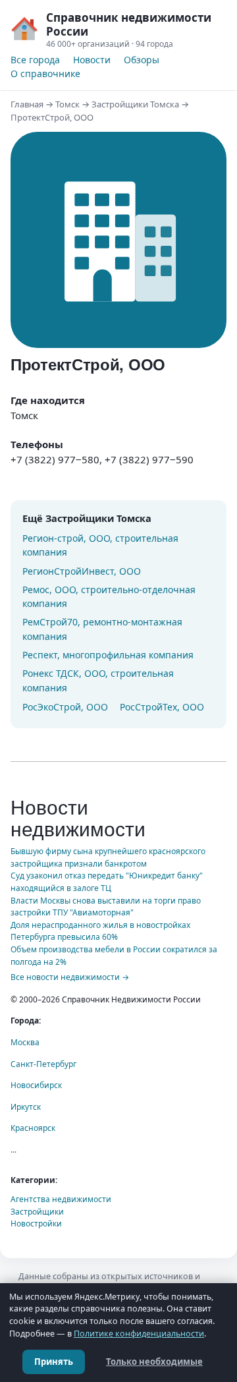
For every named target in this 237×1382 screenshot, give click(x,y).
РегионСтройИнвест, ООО (81, 571)
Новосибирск (36, 1085)
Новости (92, 59)
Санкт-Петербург (43, 1064)
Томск (67, 104)
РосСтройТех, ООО (162, 707)
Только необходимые (154, 1362)
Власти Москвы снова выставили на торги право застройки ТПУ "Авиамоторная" (106, 907)
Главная (27, 104)
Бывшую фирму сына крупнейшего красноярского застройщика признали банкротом (108, 857)
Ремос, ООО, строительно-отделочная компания (109, 596)
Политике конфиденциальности (139, 1333)
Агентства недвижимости (61, 1199)
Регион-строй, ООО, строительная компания (100, 545)
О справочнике (45, 73)
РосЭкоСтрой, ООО (65, 707)
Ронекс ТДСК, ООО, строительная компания (98, 680)
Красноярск (33, 1128)
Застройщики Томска (135, 104)
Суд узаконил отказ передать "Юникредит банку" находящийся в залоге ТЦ (107, 882)
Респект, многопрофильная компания (108, 654)
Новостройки (36, 1223)
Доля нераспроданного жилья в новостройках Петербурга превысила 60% (100, 931)
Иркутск (26, 1106)
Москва (25, 1042)
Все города (35, 59)
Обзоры (141, 59)
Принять (53, 1362)
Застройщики (37, 1211)
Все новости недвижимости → (70, 977)
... (13, 1149)
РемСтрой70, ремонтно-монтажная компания (102, 629)
